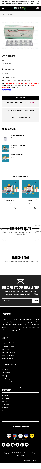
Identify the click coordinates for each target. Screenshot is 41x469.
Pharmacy (27, 80)
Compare (27, 460)
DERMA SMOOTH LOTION (17, 136)
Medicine (10, 14)
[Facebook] (3, 445)
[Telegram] (27, 445)
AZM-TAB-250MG (11, 80)
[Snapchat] (17, 445)
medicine (20, 80)
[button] (3, 8)
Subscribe (35, 460)
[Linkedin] (13, 445)
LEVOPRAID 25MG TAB (17, 155)
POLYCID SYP (30, 200)
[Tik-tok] (22, 445)
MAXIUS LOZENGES (10, 200)
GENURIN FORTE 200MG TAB (18, 145)
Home (3, 14)
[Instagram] (8, 445)
